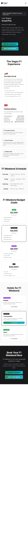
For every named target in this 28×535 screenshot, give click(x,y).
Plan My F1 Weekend (10, 44)
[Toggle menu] (25, 3)
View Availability (14, 306)
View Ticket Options (10, 48)
